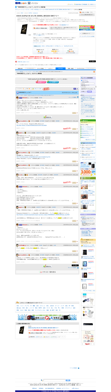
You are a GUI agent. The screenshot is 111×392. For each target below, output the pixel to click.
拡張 (44, 308)
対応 (18, 305)
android (52, 305)
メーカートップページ (38, 42)
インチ (62, 305)
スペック (57, 305)
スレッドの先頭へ (72, 267)
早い (59, 308)
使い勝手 (52, 310)
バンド (22, 305)
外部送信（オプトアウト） (63, 388)
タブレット (42, 305)
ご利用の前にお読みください (23, 61)
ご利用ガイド (92, 4)
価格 (47, 310)
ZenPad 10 (35, 13)
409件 (40, 97)
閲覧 (18, 310)
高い (52, 308)
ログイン (71, 4)
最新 (33, 310)
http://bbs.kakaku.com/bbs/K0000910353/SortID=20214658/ (32, 125)
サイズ (48, 308)
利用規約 (41, 388)
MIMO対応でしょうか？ (25, 92)
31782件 (42, 121)
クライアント (68, 308)
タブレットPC (32, 71)
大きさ (22, 310)
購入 (48, 305)
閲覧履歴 (85, 4)
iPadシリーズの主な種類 (87, 129)
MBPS (40, 308)
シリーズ (31, 308)
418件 (40, 245)
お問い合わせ (75, 388)
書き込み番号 (85, 82)
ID (59, 310)
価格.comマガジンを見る (89, 211)
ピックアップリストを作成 (88, 36)
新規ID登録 (78, 4)
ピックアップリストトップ (89, 159)
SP (69, 305)
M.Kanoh (25, 97)
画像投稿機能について (87, 233)
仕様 (37, 305)
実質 (72, 305)
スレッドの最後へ (73, 97)
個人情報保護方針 (49, 388)
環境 (63, 308)
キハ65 (20, 175)
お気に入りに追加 (37, 88)
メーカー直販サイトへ (39, 35)
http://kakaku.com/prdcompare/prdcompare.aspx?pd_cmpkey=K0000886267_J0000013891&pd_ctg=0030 (43, 214)
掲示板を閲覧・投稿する (87, 231)
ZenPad (30, 13)
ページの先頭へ (74, 368)
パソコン (26, 71)
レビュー (47, 336)
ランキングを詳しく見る (89, 290)
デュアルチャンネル (40, 310)
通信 (36, 308)
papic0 (20, 132)
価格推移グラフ (65, 25)
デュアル (27, 305)
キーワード (85, 80)
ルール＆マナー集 (86, 234)
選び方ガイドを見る (90, 139)
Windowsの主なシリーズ (87, 133)
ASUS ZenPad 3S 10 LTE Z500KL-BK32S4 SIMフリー (41, 95)
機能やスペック (85, 137)
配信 (29, 310)
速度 (74, 308)
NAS (23, 308)
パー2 (93, 157)
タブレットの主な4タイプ (87, 127)
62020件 (40, 174)
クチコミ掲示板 (19, 71)
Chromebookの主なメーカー (88, 135)
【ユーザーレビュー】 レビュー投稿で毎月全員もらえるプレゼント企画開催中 (87, 105)
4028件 (54, 132)
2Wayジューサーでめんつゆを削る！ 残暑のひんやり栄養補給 (88, 182)
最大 (27, 308)
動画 (26, 310)
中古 (56, 308)
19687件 (38, 132)
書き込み (19, 308)
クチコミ (55, 336)
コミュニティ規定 (86, 230)
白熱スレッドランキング (87, 217)
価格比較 (32, 336)
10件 (55, 245)
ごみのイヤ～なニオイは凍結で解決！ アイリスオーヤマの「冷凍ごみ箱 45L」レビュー (88, 202)
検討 (57, 310)
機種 (34, 305)
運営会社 (34, 388)
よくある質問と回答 (86, 235)
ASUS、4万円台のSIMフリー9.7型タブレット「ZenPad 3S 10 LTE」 (58, 46)
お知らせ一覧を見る (90, 116)
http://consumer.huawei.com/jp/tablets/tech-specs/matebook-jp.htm (33, 157)
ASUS (22, 13)
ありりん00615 (22, 121)
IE (31, 305)
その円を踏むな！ (23, 245)
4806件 (57, 121)
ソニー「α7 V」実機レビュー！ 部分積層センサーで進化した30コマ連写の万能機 (88, 192)
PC (92, 145)
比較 (66, 305)
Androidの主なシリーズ (86, 131)
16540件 (56, 174)
